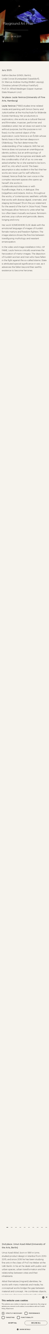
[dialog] (24, 1314)
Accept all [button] (12, 1323)
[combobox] (43, 1297)
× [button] (46, 1297)
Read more (10, 1309)
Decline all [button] (36, 1323)
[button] (24, 1329)
